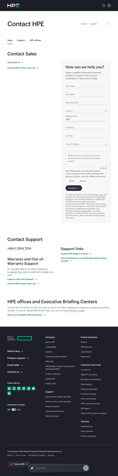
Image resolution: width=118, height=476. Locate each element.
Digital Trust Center (89, 374)
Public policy (51, 383)
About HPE (50, 342)
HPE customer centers (90, 403)
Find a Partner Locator (74, 310)
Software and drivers (55, 411)
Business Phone (71, 116)
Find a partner (87, 431)
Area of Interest (71, 141)
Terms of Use (20, 455)
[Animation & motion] (14, 409)
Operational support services (58, 396)
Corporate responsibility (56, 356)
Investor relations (53, 374)
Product (16, 358)
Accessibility (51, 347)
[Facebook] (28, 388)
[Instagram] (19, 388)
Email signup (86, 384)
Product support (53, 406)
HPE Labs (50, 361)
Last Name (70, 91)
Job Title (69, 132)
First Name (70, 83)
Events (84, 342)
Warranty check (52, 416)
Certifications (87, 426)
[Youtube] (33, 388)
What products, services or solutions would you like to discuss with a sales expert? (86, 148)
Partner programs (88, 436)
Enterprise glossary (89, 389)
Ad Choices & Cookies (36, 455)
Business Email (71, 99)
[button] (103, 5)
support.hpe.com (18, 272)
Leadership (50, 379)
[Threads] (24, 388)
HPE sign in (85, 408)
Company (69, 124)
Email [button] (13, 364)
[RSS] (9, 393)
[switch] (12, 409)
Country (68, 108)
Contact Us (86, 370)
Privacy (10, 455)
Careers (49, 352)
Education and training (91, 379)
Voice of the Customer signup (94, 413)
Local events (86, 352)
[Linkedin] (9, 388)
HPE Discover (86, 347)
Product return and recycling (58, 401)
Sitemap (51, 455)
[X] (14, 388)
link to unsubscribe (83, 211)
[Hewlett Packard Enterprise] (13, 5)
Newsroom (85, 356)
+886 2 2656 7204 (19, 248)
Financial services (88, 394)
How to (13, 351)
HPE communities (88, 399)
